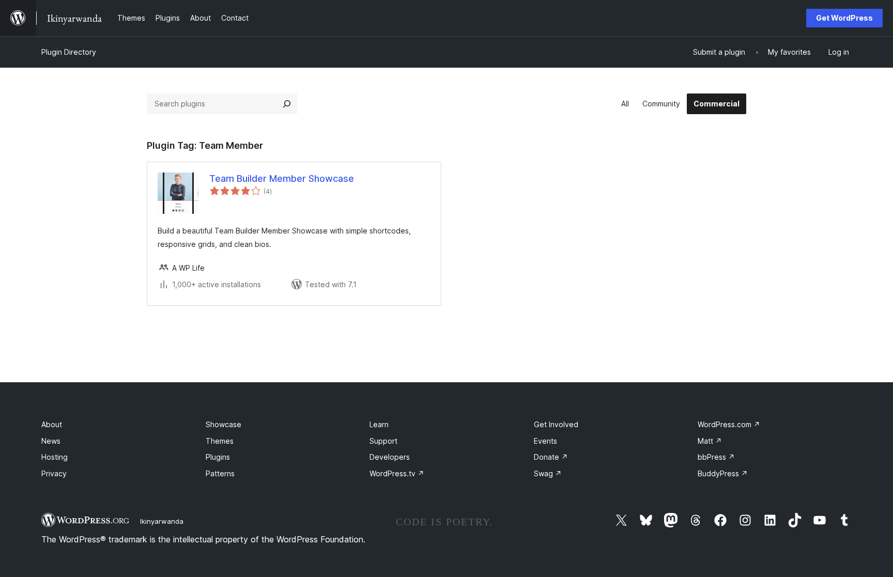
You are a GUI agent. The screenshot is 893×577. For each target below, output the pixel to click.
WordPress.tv (396, 473)
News (50, 440)
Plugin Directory (68, 52)
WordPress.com (729, 424)
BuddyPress (723, 473)
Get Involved (556, 424)
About (51, 424)
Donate (551, 457)
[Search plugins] (286, 103)
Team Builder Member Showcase (281, 178)
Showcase (223, 424)
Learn (379, 424)
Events (545, 440)
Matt (710, 440)
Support (383, 440)
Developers (389, 457)
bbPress (716, 457)
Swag (548, 473)
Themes (220, 440)
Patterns (220, 473)
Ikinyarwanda (161, 521)
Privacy (54, 473)
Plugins (218, 457)
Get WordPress (844, 17)
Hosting (54, 457)
